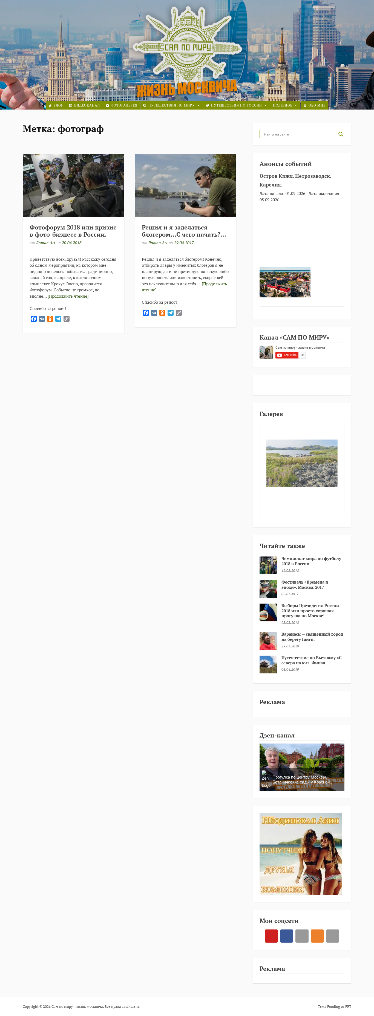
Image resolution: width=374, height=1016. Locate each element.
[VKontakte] (302, 936)
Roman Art (45, 242)
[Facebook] (286, 936)
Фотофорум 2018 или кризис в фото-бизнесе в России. (73, 230)
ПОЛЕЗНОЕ (282, 105)
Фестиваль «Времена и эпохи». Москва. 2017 (304, 584)
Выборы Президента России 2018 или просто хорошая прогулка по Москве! (310, 611)
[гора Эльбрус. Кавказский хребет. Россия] (302, 463)
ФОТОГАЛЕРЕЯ (124, 105)
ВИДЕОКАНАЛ (87, 105)
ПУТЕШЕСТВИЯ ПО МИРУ (171, 105)
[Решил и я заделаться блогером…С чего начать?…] (186, 185)
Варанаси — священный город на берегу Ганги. (312, 636)
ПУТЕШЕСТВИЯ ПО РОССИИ (236, 105)
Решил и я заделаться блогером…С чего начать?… (184, 230)
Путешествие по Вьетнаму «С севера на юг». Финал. (311, 660)
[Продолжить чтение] (68, 296)
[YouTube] (271, 936)
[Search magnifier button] (341, 134)
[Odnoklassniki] (317, 936)
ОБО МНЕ (317, 105)
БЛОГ (58, 105)
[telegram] (332, 936)
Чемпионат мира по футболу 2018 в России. (311, 561)
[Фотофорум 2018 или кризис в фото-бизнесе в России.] (73, 185)
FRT (348, 1006)
